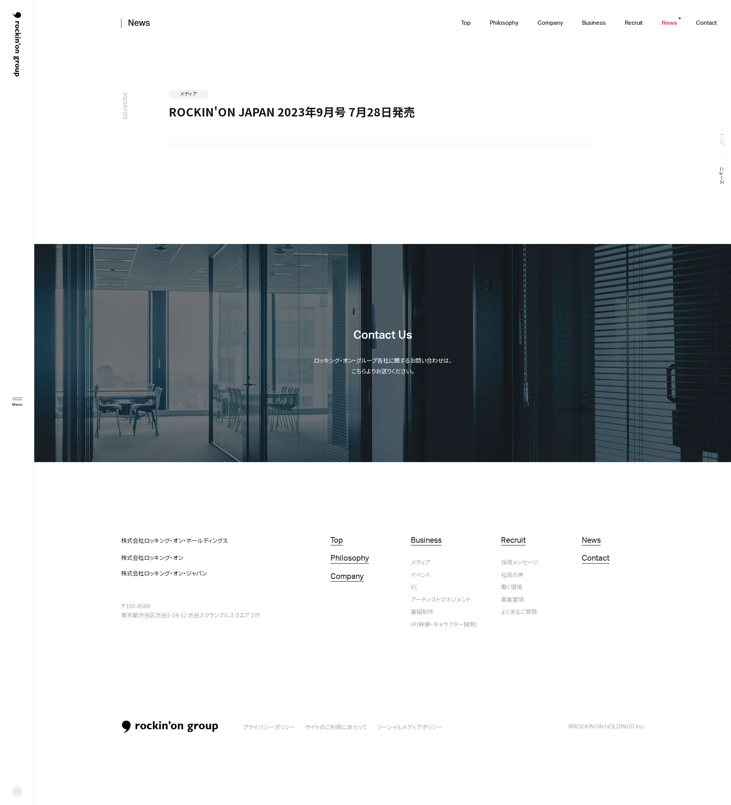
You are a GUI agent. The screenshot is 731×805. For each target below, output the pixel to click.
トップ (722, 139)
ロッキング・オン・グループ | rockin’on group (17, 44)
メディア (188, 93)
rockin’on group (170, 727)
